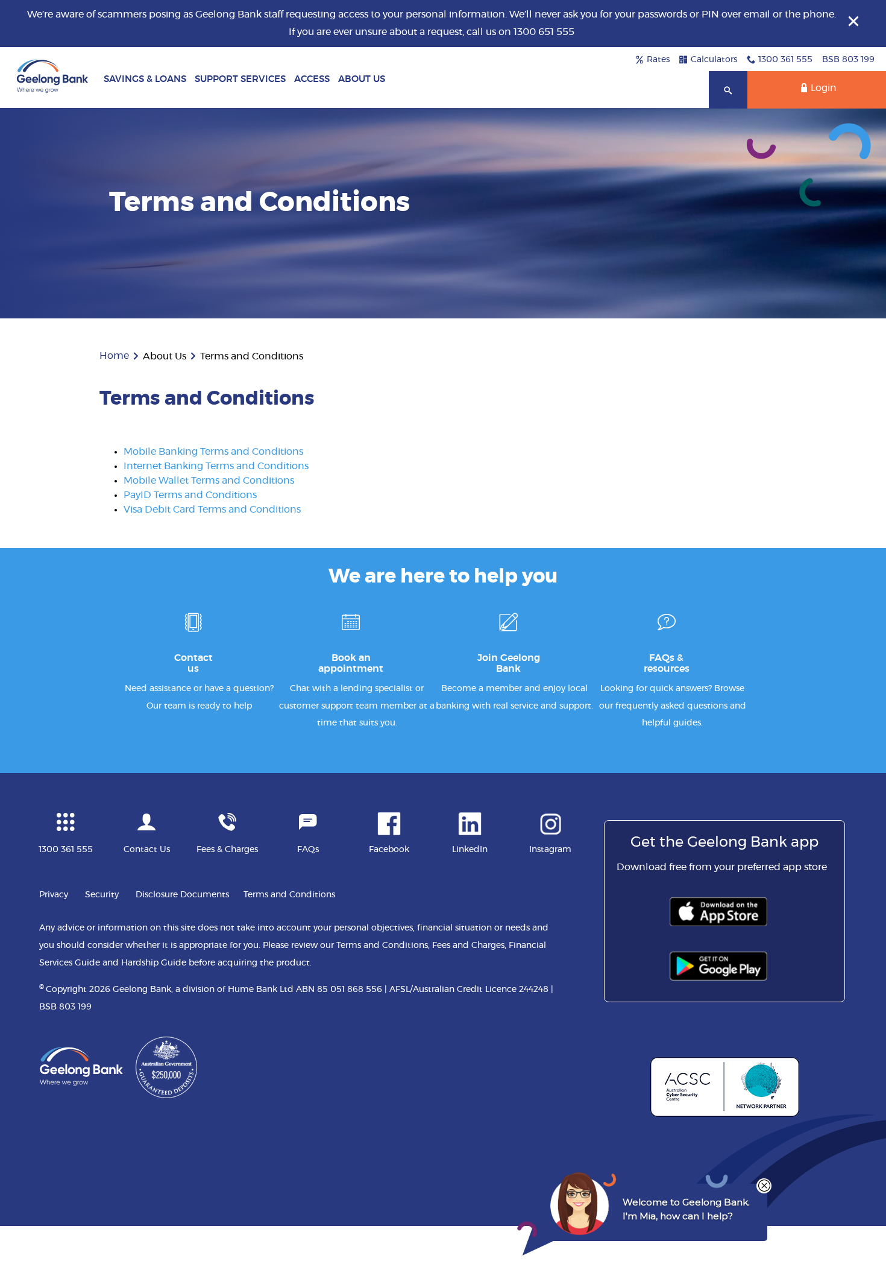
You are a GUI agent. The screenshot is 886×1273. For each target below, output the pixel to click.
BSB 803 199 (848, 59)
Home (114, 356)
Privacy (53, 895)
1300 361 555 (785, 59)
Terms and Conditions (289, 895)
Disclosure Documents (182, 895)
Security (102, 895)
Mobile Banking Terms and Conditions (213, 451)
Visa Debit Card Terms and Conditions (212, 509)
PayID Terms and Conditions (190, 495)
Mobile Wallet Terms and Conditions (209, 480)
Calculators (714, 59)
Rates (658, 59)
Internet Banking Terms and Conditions (216, 466)
